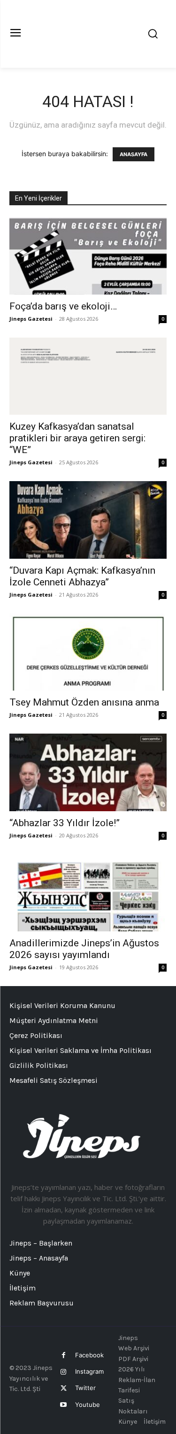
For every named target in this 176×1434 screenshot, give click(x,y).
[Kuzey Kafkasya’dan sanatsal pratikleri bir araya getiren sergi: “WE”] (88, 376)
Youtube (87, 1404)
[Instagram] (63, 1372)
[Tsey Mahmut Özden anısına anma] (88, 652)
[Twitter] (63, 1388)
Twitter (85, 1387)
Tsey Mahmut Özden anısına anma (84, 702)
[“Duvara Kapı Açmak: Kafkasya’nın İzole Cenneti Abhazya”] (88, 519)
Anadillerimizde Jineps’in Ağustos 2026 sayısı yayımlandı (84, 948)
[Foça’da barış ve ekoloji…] (88, 256)
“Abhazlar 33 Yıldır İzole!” (64, 823)
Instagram (89, 1371)
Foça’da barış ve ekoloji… (63, 306)
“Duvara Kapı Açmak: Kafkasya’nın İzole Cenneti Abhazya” (82, 576)
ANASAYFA (133, 154)
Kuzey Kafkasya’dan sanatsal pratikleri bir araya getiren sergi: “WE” (77, 438)
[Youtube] (63, 1405)
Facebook (89, 1355)
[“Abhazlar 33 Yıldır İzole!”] (88, 772)
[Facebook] (63, 1355)
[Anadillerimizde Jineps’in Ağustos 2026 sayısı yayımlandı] (88, 892)
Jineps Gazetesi (31, 318)
